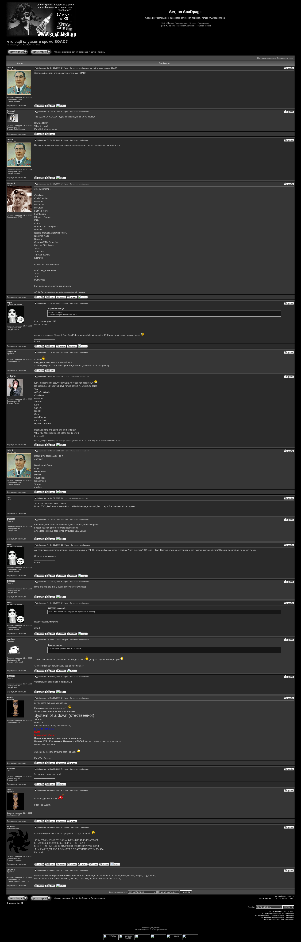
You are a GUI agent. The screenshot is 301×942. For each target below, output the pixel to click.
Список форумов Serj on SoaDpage (71, 52)
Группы (193, 23)
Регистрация (203, 23)
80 (30, 45)
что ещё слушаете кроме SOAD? (37, 41)
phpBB (145, 930)
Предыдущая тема (266, 58)
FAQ (163, 23)
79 (27, 45)
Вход (208, 26)
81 (34, 45)
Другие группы (98, 52)
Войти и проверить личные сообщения (187, 26)
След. (38, 45)
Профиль (164, 26)
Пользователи (181, 23)
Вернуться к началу (16, 105)
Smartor (156, 928)
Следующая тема (285, 58)
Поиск (170, 23)
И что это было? (42, 324)
